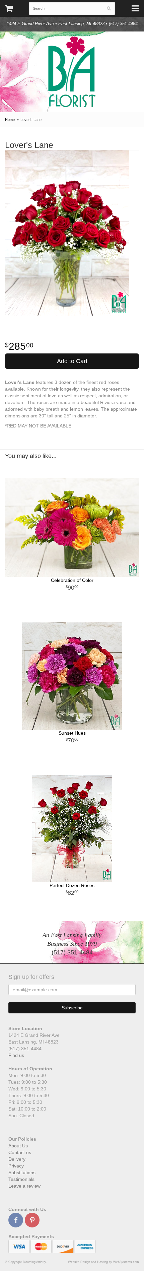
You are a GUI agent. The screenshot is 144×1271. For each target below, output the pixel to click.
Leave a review (24, 1186)
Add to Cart (72, 361)
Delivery (16, 1159)
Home (10, 120)
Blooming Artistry (72, 72)
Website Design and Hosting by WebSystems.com (103, 1262)
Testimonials (21, 1179)
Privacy (16, 1165)
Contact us (19, 1152)
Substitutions (21, 1172)
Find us (16, 1055)
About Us (18, 1145)
